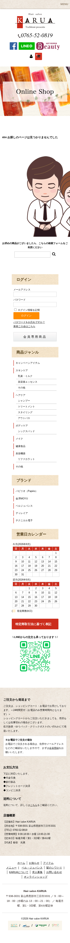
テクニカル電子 (24, 520)
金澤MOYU (22, 498)
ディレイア (22, 513)
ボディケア (22, 425)
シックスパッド (26, 431)
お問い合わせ (54, 872)
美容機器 (20, 453)
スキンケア (22, 370)
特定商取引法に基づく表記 (33, 624)
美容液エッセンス (27, 381)
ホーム (21, 862)
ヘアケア (20, 395)
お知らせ (34, 862)
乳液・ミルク (25, 376)
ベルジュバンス (24, 505)
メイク (19, 438)
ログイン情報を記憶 (28, 310)
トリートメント (26, 406)
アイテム (48, 862)
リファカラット (26, 459)
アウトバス (24, 418)
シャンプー (24, 400)
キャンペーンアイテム (28, 363)
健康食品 (20, 446)
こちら (33, 805)
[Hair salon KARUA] (35, 26)
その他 (21, 387)
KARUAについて (18, 872)
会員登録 (54, 748)
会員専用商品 (35, 336)
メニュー (11, 867)
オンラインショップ (35, 876)
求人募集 (37, 872)
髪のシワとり (54, 867)
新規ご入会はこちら (24, 326)
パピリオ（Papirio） (27, 491)
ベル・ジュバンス (32, 867)
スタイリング (25, 412)
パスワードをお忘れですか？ (29, 322)
